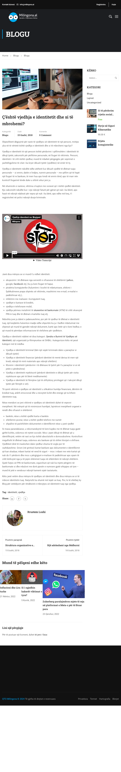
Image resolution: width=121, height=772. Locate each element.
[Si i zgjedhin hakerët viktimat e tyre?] (32, 577)
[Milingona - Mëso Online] (27, 16)
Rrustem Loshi (36, 512)
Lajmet (90, 98)
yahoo (70, 280)
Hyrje (114, 5)
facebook (19, 284)
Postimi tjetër (72, 540)
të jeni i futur (41, 634)
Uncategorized (94, 102)
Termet (93, 699)
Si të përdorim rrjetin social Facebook (106, 114)
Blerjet (115, 699)
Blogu (16, 55)
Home (5, 55)
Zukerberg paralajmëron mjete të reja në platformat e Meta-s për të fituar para (63, 605)
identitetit (12, 492)
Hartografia (104, 699)
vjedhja (21, 492)
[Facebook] (19, 498)
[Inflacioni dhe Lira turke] (10, 577)
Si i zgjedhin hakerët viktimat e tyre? (31, 591)
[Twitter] (25, 498)
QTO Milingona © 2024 (13, 699)
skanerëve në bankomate (46, 310)
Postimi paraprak (13, 540)
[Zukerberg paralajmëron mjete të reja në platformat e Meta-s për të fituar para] (64, 584)
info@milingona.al (27, 5)
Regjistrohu (101, 5)
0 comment (45, 135)
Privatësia (83, 699)
